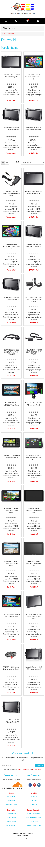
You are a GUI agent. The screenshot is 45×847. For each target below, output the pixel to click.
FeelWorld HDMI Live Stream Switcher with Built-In (11, 457)
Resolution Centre (11, 804)
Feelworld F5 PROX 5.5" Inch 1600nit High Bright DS (11, 76)
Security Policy (11, 825)
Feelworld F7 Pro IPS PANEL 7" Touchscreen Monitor (33, 404)
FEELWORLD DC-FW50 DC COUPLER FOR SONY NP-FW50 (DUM (11, 352)
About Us (34, 797)
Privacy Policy (36, 769)
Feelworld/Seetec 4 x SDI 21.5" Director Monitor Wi (11, 129)
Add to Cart (12, 100)
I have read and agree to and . (22, 769)
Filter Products (9, 28)
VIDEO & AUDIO (34, 821)
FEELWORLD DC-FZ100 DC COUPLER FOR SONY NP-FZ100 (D (34, 352)
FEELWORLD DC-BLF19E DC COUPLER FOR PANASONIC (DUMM (34, 299)
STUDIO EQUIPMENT (34, 814)
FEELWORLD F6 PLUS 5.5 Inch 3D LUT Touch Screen (11, 404)
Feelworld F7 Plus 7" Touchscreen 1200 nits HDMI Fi (33, 77)
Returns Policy (11, 821)
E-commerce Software (20, 839)
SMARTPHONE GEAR (34, 825)
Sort (17, 162)
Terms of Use (11, 814)
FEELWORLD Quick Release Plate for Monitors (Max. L (11, 668)
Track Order (11, 801)
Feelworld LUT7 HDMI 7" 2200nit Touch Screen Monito (11, 563)
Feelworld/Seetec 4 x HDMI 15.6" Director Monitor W (34, 668)
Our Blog (34, 801)
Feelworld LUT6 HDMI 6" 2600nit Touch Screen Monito (11, 511)
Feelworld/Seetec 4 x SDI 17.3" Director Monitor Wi (33, 129)
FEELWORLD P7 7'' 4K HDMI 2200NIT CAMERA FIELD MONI (34, 616)
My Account (11, 797)
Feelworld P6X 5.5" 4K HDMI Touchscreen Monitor (11, 615)
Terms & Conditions (24, 769)
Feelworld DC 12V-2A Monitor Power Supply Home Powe (11, 194)
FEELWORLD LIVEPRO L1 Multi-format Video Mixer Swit (33, 458)
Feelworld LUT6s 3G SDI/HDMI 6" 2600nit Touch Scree (34, 511)
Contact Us (33, 804)
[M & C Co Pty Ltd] (22, 9)
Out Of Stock (34, 323)
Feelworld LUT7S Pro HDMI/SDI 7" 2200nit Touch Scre (34, 563)
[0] (27, 21)
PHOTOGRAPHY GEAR (33, 817)
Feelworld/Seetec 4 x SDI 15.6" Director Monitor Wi (11, 721)
